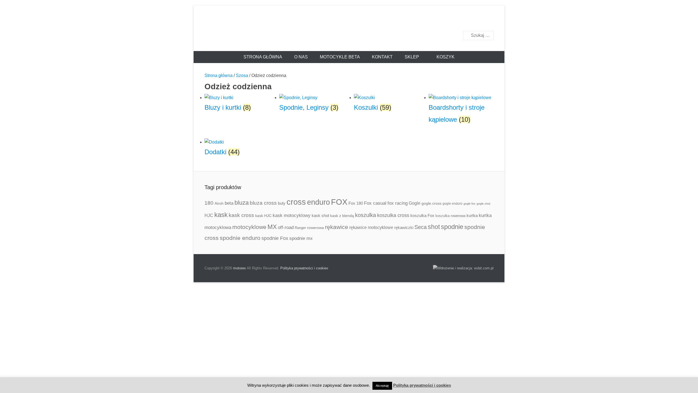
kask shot (320, 215)
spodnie (452, 226)
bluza (241, 202)
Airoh (219, 203)
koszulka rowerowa (450, 216)
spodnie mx (301, 238)
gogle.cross (431, 203)
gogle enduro (452, 204)
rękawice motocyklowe (371, 227)
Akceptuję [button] (382, 385)
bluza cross (263, 203)
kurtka (472, 215)
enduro (318, 202)
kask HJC (263, 215)
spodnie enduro (240, 238)
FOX (339, 202)
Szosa (242, 75)
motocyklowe (249, 227)
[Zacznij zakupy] (443, 57)
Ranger (300, 228)
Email (489, 20)
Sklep (412, 57)
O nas (301, 57)
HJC (208, 215)
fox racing (397, 203)
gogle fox (470, 203)
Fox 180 (355, 203)
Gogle (414, 203)
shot (434, 227)
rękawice (336, 227)
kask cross (241, 215)
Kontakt (382, 57)
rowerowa (315, 227)
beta (229, 203)
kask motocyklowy (292, 215)
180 (208, 203)
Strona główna (262, 57)
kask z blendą (342, 215)
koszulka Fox (422, 215)
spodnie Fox (274, 238)
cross (296, 201)
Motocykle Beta (340, 57)
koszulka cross (393, 215)
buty (281, 203)
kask (221, 214)
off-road (286, 227)
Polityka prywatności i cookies (304, 268)
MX (272, 226)
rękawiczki (403, 227)
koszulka (365, 215)
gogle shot (483, 203)
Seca (420, 227)
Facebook (477, 20)
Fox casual (375, 203)
